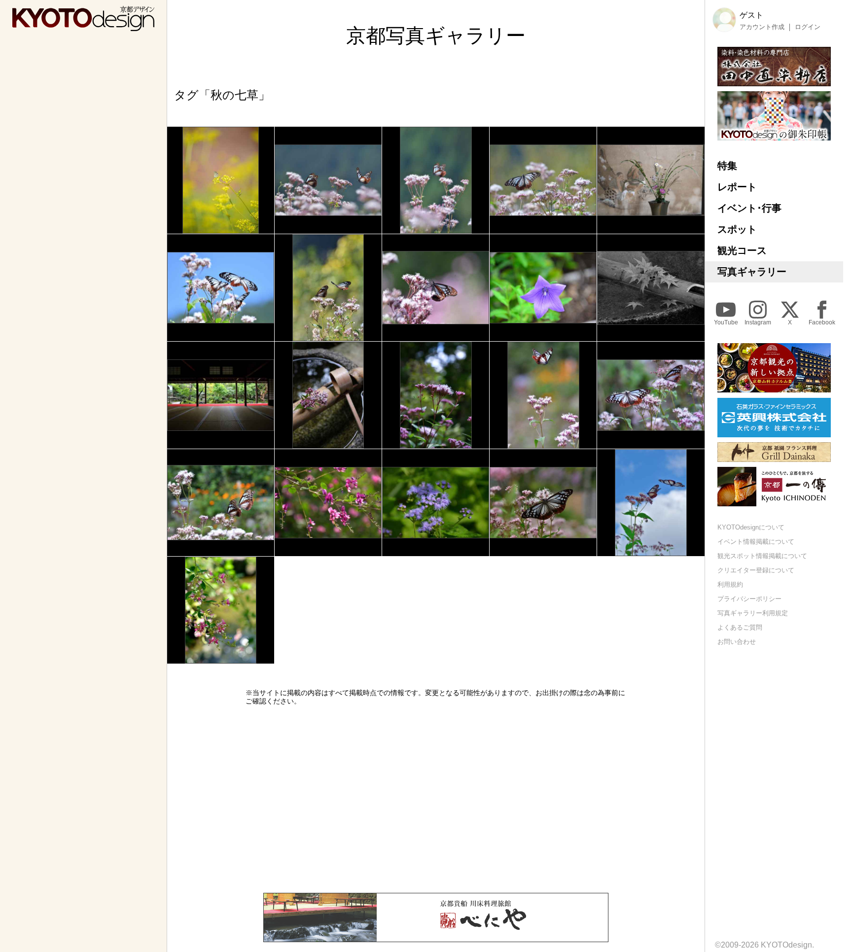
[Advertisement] (436, 799)
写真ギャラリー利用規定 (752, 613)
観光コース (742, 250)
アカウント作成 (762, 27)
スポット (737, 229)
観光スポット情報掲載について (762, 556)
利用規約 (730, 585)
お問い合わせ (736, 641)
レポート (737, 186)
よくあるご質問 (739, 627)
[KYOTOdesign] (83, 26)
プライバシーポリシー (749, 598)
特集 (727, 165)
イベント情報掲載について (755, 542)
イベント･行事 (749, 208)
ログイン (807, 27)
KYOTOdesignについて (750, 527)
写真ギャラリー (751, 271)
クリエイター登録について (755, 570)
